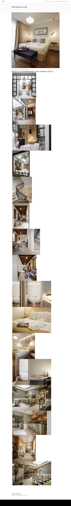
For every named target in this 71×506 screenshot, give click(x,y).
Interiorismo (22, 69)
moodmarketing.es (22, 502)
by (18, 69)
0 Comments (26, 69)
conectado (18, 495)
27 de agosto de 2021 (14, 69)
